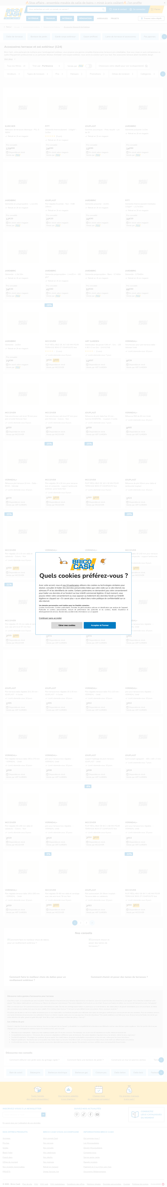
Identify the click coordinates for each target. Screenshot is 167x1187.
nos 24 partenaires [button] (71, 585)
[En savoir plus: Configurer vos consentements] (66, 625)
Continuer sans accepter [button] (50, 616)
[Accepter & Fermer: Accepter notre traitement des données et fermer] (100, 625)
